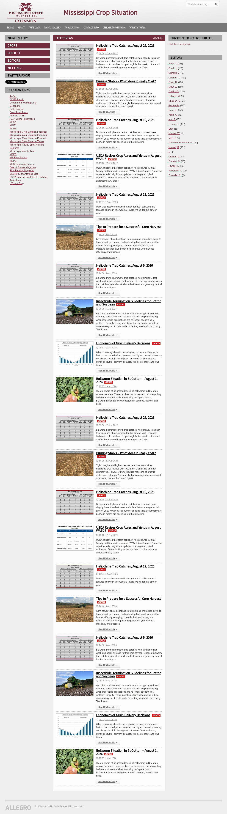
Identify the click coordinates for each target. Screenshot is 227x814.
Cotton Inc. (15, 106)
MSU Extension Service (22, 164)
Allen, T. (172, 63)
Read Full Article (107, 73)
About (21, 27)
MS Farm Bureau (18, 157)
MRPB (13, 154)
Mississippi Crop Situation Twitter (27, 141)
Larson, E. (173, 124)
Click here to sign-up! (179, 44)
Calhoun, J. (174, 73)
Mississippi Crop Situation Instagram (29, 135)
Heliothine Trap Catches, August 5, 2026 (124, 265)
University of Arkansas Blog (24, 174)
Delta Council (16, 109)
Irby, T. (172, 119)
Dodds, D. (173, 91)
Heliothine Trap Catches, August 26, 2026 (125, 45)
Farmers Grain (17, 115)
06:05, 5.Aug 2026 (106, 309)
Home (10, 27)
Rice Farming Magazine (22, 170)
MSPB (13, 161)
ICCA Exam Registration (22, 119)
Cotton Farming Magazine (23, 102)
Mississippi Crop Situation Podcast (28, 138)
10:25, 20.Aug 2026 (107, 89)
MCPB (13, 128)
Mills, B (172, 138)
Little (170, 128)
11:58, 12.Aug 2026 (107, 202)
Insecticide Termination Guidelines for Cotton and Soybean (128, 302)
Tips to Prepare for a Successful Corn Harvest (128, 227)
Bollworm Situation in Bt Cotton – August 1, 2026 (127, 380)
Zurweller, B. (174, 175)
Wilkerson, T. (175, 170)
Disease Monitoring (114, 27)
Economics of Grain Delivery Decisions (123, 343)
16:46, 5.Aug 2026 (106, 234)
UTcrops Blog (17, 183)
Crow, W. (173, 87)
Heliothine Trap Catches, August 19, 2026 (125, 120)
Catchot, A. (174, 77)
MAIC (13, 125)
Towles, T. (173, 166)
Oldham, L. (174, 156)
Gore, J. (172, 110)
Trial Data (34, 27)
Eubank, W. (174, 96)
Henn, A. (172, 114)
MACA (13, 122)
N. (169, 152)
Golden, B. (173, 105)
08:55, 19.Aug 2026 (107, 128)
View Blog (158, 38)
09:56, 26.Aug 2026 (107, 53)
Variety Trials (137, 27)
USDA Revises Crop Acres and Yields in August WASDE (128, 157)
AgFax (13, 96)
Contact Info (91, 27)
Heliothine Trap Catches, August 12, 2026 (125, 194)
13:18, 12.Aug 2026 (107, 163)
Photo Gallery (52, 27)
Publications (72, 27)
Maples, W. (174, 133)
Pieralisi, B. (174, 161)
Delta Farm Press (19, 112)
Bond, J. (172, 68)
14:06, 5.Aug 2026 (106, 273)
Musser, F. (173, 147)
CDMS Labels (17, 99)
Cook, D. (173, 82)
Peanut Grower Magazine (23, 167)
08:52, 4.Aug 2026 (106, 347)
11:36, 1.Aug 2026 (106, 386)
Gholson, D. (174, 101)
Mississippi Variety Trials (22, 151)
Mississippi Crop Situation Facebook (28, 131)
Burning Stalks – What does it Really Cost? (126, 81)
